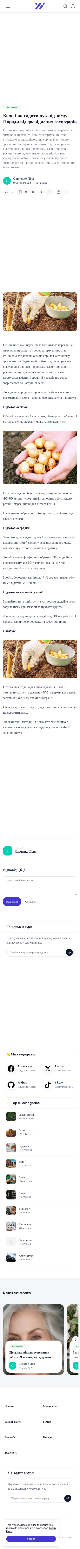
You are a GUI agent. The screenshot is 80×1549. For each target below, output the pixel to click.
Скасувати (31, 902)
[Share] (58, 192)
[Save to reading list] (49, 192)
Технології (11, 1453)
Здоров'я (10, 1437)
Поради (47, 1437)
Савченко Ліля (23, 178)
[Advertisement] (40, 55)
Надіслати (12, 902)
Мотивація (50, 1406)
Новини (9, 1406)
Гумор (47, 1422)
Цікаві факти (11, 107)
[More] (66, 192)
